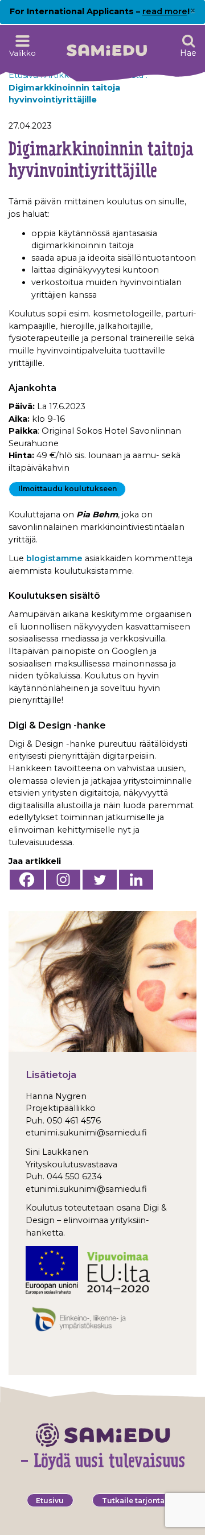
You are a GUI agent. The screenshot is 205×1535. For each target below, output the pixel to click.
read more (164, 11)
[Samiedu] (107, 46)
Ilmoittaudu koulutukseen (67, 488)
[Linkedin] (136, 880)
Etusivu (50, 1500)
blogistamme (54, 558)
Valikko (22, 52)
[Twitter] (100, 880)
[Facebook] (27, 880)
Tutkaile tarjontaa (135, 1500)
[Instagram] (63, 880)
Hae (188, 53)
